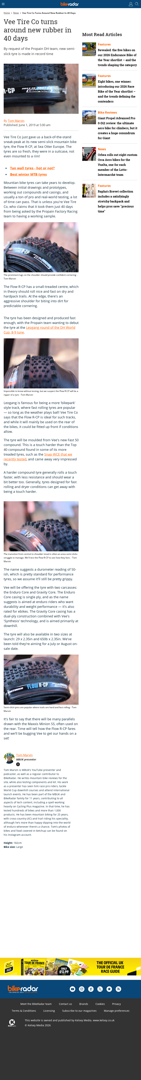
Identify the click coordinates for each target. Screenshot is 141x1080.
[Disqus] (61, 907)
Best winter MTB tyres (28, 174)
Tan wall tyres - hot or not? (32, 168)
